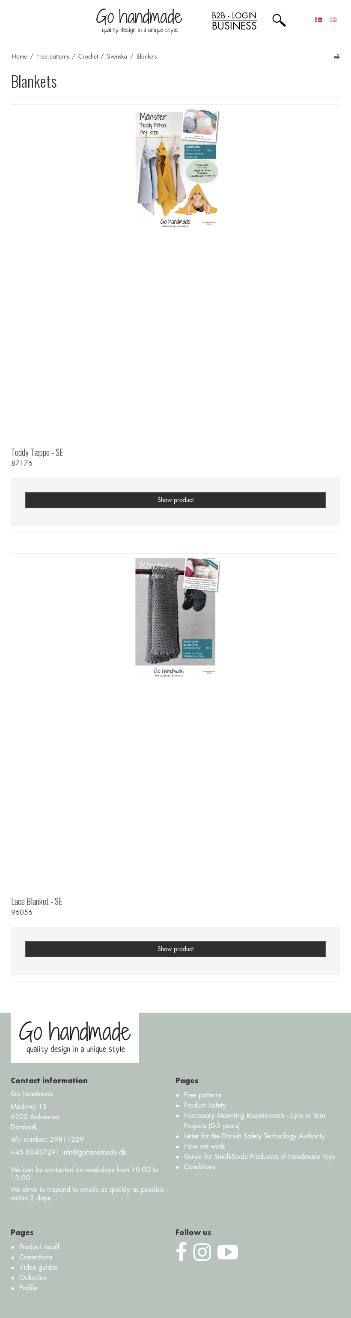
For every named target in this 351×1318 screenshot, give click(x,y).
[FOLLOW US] (202, 1252)
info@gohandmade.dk (94, 1152)
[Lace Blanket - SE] (175, 718)
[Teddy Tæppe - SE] (175, 269)
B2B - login (234, 21)
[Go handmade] (139, 21)
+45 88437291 (35, 1152)
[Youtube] (227, 1252)
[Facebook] (181, 1252)
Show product (175, 500)
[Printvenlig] (336, 56)
